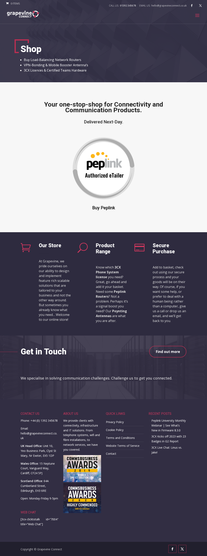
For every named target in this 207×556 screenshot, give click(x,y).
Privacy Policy (115, 422)
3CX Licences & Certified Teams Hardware (55, 70)
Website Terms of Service (122, 446)
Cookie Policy (115, 430)
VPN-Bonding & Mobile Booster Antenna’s (56, 65)
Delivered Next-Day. (103, 121)
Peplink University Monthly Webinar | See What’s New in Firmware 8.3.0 (168, 425)
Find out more (168, 351)
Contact (111, 453)
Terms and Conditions (120, 438)
